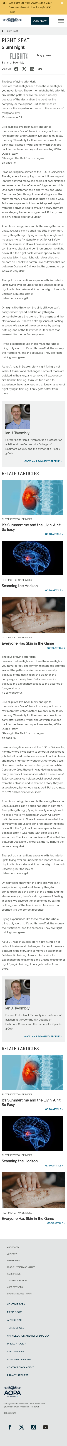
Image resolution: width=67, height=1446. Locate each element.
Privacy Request (17, 1375)
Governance (14, 1274)
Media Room (14, 1312)
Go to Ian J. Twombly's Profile (41, 461)
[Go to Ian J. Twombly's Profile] (17, 428)
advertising (14, 1320)
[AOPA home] (12, 21)
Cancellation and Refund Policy (28, 1335)
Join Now (40, 20)
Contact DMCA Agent (20, 1367)
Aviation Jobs (15, 1351)
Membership (13, 1260)
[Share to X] (24, 69)
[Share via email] (40, 69)
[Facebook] (10, 1428)
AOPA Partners (15, 1287)
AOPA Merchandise (19, 1359)
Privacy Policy (16, 1343)
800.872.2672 (10, 1413)
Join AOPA (12, 1254)
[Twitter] (22, 1428)
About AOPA (13, 1247)
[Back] (4, 30)
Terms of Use (15, 1328)
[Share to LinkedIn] (32, 69)
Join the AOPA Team (17, 1280)
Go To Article (53, 534)
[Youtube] (45, 1428)
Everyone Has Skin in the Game (28, 643)
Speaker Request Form (19, 1294)
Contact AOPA (16, 1304)
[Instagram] (33, 1428)
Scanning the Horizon (20, 586)
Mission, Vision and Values (21, 1267)
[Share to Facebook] (16, 69)
